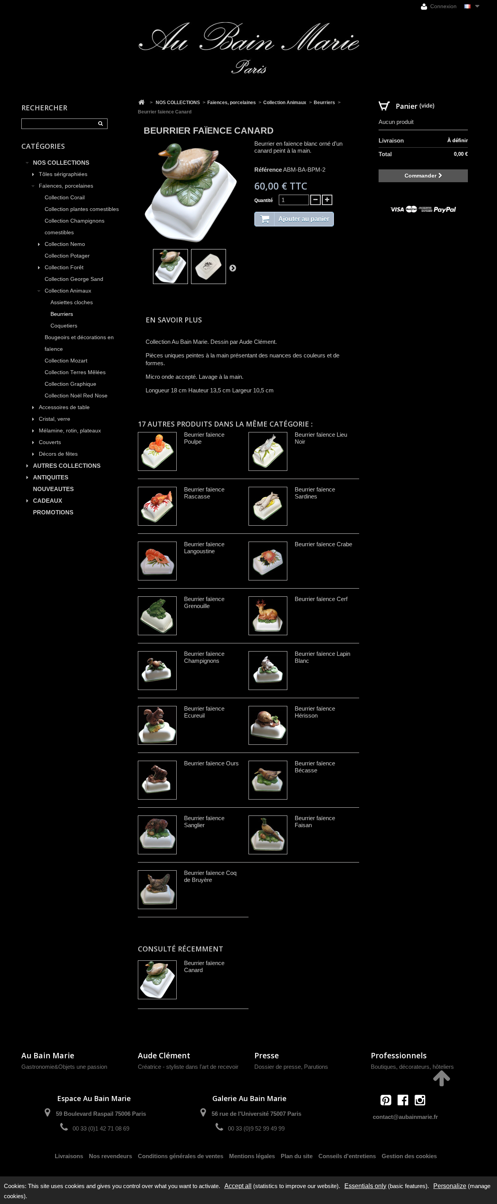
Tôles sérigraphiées (63, 174)
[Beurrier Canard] (170, 266)
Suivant (232, 268)
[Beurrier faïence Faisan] (267, 834)
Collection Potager (67, 256)
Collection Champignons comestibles (74, 226)
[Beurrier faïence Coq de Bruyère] (157, 889)
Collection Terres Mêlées (75, 372)
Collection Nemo (65, 244)
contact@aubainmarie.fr (405, 1116)
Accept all (238, 1186)
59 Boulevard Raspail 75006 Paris (101, 1113)
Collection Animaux (68, 291)
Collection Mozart (66, 361)
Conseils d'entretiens (347, 1156)
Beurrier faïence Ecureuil (204, 712)
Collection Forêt (64, 267)
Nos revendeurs (110, 1156)
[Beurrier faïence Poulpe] (157, 451)
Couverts (50, 442)
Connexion (443, 6)
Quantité (263, 200)
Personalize (449, 1186)
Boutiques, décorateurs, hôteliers (412, 1066)
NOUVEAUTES (53, 489)
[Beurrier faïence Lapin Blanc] (267, 670)
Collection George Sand (74, 279)
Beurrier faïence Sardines (315, 493)
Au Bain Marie (47, 1055)
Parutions (316, 1066)
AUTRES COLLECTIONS (67, 465)
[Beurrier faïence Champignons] (157, 670)
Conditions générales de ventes (180, 1156)
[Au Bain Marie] (248, 47)
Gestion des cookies (409, 1156)
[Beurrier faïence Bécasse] (267, 780)
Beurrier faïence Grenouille (204, 602)
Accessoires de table (64, 407)
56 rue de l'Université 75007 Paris (256, 1113)
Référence (268, 169)
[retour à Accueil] (141, 102)
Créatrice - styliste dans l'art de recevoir (188, 1066)
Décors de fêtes (58, 454)
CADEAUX (47, 500)
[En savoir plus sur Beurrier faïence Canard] (157, 979)
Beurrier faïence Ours (211, 763)
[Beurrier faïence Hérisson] (267, 725)
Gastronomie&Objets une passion (64, 1066)
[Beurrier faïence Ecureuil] (157, 725)
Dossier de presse (277, 1066)
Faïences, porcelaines (66, 186)
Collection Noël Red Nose (76, 396)
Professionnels (399, 1055)
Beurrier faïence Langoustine (204, 547)
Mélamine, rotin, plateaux (70, 431)
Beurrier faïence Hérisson (315, 712)
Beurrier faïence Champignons (204, 657)
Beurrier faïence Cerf (321, 599)
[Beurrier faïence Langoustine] (157, 561)
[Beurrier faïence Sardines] (267, 506)
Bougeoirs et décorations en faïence (79, 343)
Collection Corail (65, 197)
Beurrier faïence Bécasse (315, 767)
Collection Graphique (70, 384)
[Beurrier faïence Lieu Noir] (267, 451)
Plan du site (297, 1156)
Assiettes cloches (71, 302)
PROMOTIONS (53, 512)
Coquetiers (63, 326)
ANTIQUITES (50, 477)
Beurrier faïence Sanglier (204, 821)
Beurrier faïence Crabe (323, 544)
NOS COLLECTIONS (61, 162)
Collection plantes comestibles (82, 209)
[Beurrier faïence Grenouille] (157, 615)
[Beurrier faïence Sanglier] (157, 834)
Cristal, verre (54, 419)
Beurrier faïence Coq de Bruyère (210, 876)
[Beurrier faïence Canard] (208, 266)
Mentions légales (252, 1156)
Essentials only (365, 1186)
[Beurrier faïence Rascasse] (157, 506)
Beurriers (61, 314)
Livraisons (69, 1156)
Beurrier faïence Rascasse (204, 493)
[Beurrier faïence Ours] (157, 780)
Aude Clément (164, 1055)
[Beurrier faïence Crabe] (267, 561)
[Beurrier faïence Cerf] (267, 615)
